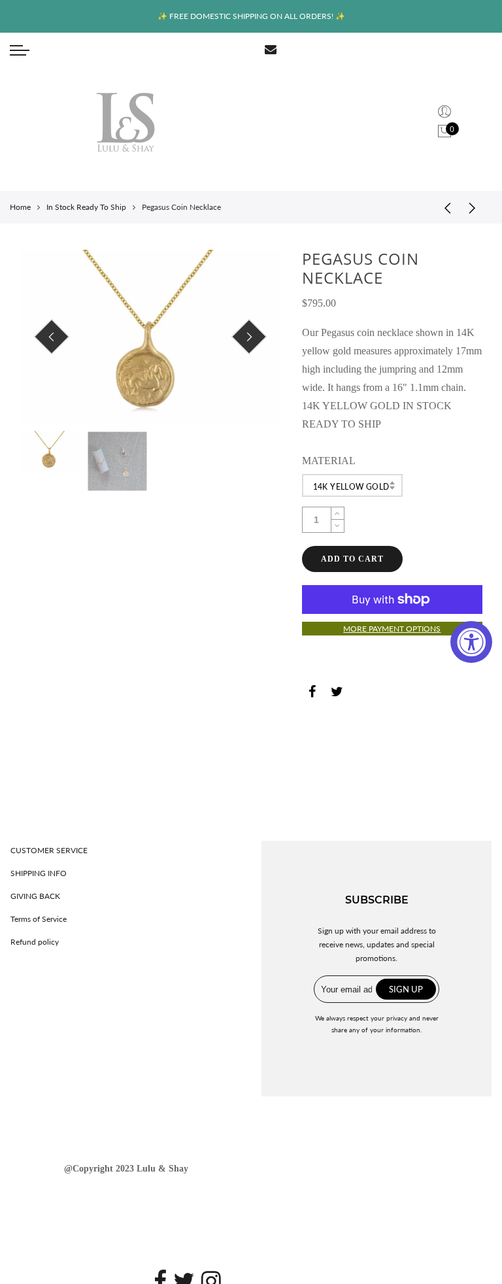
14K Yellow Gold (351, 487)
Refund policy (34, 942)
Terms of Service (38, 919)
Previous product (443, 207)
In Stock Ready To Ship (86, 207)
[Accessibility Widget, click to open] (471, 642)
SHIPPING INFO (38, 873)
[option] (150, 337)
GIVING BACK (35, 896)
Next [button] (249, 336)
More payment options (392, 629)
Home (20, 207)
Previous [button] (51, 336)
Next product (476, 207)
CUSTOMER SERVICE (49, 850)
